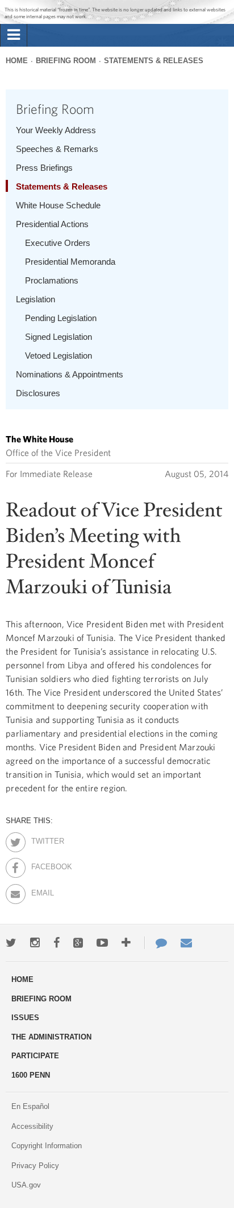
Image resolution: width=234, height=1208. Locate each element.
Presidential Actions (52, 224)
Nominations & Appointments (69, 374)
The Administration (51, 1037)
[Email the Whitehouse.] (186, 942)
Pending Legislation (61, 318)
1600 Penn (30, 1075)
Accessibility (32, 1126)
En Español (30, 1106)
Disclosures (38, 393)
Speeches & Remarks (57, 149)
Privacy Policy (35, 1165)
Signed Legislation (58, 337)
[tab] (13, 35)
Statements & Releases (153, 60)
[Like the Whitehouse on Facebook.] (56, 942)
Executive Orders (57, 243)
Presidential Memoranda (70, 261)
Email (41, 891)
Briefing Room (66, 60)
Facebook (41, 864)
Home (17, 60)
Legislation (35, 299)
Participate (35, 1055)
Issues (25, 1017)
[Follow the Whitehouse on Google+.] (78, 942)
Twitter (41, 839)
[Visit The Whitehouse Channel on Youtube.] (102, 942)
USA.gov (26, 1185)
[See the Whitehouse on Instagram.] (35, 942)
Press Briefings (44, 167)
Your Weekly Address (56, 130)
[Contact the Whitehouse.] (155, 942)
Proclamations (51, 280)
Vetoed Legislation (58, 355)
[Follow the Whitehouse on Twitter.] (11, 942)
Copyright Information (46, 1145)
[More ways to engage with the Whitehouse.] (126, 942)
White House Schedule (58, 205)
